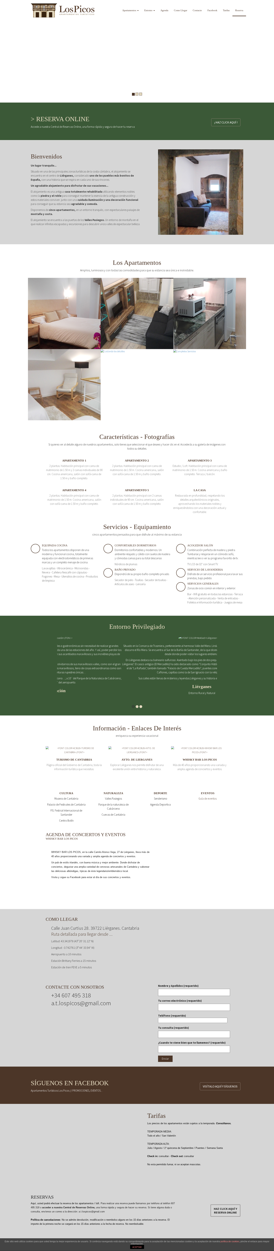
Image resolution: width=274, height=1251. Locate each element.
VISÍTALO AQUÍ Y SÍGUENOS (220, 1082)
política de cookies (230, 1241)
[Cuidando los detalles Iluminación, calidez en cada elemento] (113, 351)
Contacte (197, 10)
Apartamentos (129, 10)
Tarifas (226, 10)
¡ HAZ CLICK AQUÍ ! (225, 122)
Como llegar (180, 10)
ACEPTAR (137, 1247)
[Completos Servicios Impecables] (184, 351)
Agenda (164, 10)
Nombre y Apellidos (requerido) (178, 981)
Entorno (148, 10)
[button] (4, 51)
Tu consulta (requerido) (173, 1023)
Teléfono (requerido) (172, 1011)
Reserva (239, 10)
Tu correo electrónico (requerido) (180, 996)
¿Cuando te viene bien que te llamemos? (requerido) (192, 1038)
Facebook (212, 10)
